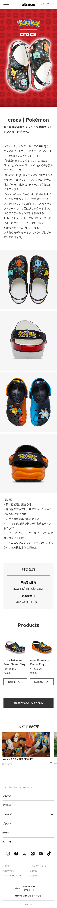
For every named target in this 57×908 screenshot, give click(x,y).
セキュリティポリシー (38, 866)
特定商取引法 (8, 871)
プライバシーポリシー (12, 875)
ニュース (7, 842)
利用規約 (6, 866)
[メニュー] (6, 4)
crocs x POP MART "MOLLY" (18, 759)
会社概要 (33, 871)
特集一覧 (12, 787)
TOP (4, 787)
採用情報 (33, 875)
